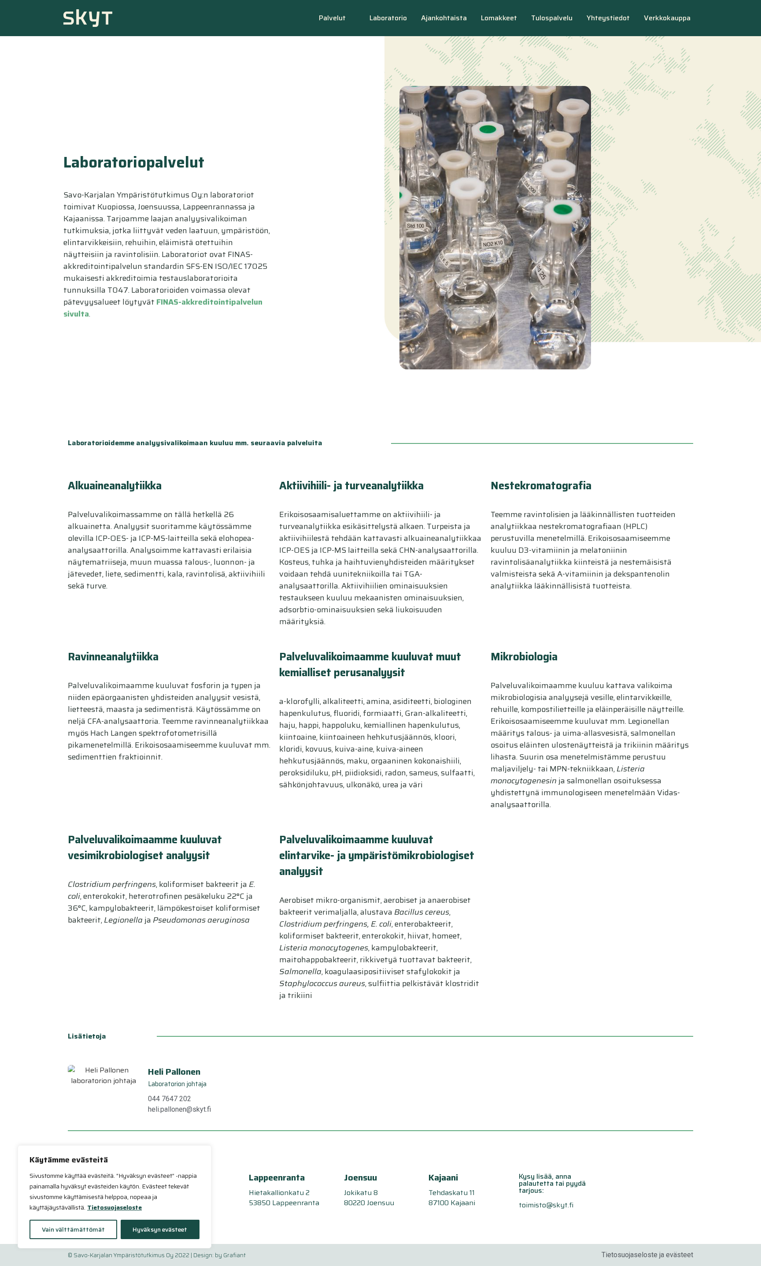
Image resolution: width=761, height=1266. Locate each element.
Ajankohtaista (444, 17)
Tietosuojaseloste (114, 1207)
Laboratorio (388, 17)
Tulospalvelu (552, 17)
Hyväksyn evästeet (160, 1229)
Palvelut (332, 17)
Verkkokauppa (667, 17)
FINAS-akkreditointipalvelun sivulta (162, 308)
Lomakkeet (499, 17)
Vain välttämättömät (73, 1229)
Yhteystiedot (608, 17)
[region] (114, 1196)
